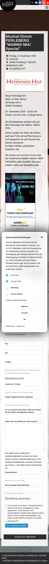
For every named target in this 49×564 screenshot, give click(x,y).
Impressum (21, 326)
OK (24, 319)
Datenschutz (10, 326)
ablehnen (24, 306)
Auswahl (24, 313)
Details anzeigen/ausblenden (16, 300)
